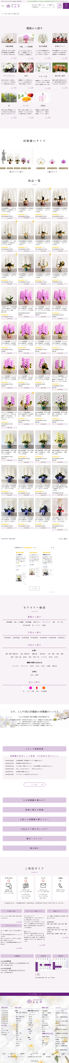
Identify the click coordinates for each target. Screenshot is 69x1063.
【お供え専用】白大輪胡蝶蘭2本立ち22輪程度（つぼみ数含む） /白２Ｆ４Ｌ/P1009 (25, 519)
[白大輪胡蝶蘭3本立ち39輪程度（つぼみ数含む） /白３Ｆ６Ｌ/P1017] (43, 238)
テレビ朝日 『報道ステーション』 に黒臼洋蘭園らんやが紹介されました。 (29, 766)
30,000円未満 (43, 637)
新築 (12, 657)
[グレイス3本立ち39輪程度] (43, 339)
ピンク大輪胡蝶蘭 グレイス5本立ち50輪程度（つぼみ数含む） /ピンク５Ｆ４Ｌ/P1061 (8, 343)
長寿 (30, 657)
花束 (54, 622)
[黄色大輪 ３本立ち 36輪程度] (26, 448)
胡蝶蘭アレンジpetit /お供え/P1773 (38, 573)
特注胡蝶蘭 (28, 622)
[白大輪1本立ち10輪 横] (60, 271)
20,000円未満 (34, 637)
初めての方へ (43, 5)
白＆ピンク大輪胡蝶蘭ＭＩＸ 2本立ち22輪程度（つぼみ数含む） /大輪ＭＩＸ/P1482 (26, 414)
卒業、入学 (36, 657)
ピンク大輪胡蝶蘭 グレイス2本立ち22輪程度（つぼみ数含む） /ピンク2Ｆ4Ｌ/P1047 (25, 377)
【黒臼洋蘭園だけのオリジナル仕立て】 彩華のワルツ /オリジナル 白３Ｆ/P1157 (60, 519)
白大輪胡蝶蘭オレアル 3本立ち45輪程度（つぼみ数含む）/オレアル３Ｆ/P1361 (8, 243)
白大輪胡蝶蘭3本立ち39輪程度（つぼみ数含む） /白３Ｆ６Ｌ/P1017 (42, 243)
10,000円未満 (16, 637)
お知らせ (4, 1054)
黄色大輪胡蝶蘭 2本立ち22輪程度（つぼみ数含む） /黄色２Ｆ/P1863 (59, 452)
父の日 (37, 666)
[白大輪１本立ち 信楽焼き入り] (9, 304)
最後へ (66, 538)
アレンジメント (46, 622)
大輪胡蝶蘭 (9, 622)
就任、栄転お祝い (25, 654)
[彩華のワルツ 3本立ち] (60, 515)
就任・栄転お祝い (20, 1016)
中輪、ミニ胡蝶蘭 (18, 622)
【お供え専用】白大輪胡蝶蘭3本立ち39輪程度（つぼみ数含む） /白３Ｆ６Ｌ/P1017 (8, 487)
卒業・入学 (18, 1039)
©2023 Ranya (34, 1061)
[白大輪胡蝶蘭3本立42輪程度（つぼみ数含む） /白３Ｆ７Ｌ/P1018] (26, 238)
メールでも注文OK (34, 1054)
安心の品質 (44, 1054)
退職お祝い (35, 654)
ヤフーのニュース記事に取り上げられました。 (22, 774)
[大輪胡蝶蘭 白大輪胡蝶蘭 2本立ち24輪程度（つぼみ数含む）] (26, 271)
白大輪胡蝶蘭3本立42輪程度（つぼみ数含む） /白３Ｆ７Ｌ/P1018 (25, 243)
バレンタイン (15, 666)
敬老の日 (54, 666)
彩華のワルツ (36, 622)
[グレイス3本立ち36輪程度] (60, 339)
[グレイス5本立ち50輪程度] (9, 339)
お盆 (32, 675)
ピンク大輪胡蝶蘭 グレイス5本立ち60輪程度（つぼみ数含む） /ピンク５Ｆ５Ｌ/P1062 (59, 308)
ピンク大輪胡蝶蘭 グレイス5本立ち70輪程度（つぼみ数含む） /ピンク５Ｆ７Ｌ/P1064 (25, 308)
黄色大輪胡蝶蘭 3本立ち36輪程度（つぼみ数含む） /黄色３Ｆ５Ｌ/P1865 (25, 452)
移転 (53, 654)
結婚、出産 (18, 657)
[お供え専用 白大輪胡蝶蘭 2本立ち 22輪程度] (26, 515)
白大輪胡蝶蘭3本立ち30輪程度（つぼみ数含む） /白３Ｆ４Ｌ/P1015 (9, 275)
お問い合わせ (65, 1)
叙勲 (62, 654)
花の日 (50, 657)
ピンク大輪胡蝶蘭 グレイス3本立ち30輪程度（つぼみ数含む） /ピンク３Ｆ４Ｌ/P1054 (8, 377)
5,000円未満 (7, 637)
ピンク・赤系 (30, 691)
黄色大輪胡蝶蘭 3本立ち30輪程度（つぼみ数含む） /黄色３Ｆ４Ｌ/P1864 (42, 452)
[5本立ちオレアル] (9, 206)
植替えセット (45, 1042)
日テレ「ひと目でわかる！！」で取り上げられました (24, 769)
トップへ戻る (4, 13)
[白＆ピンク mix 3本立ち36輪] (60, 373)
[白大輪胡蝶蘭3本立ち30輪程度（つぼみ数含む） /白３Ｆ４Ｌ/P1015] (9, 271)
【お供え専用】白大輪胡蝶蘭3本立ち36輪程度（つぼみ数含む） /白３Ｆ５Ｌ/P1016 (25, 487)
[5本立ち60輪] (60, 206)
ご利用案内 (58, 1056)
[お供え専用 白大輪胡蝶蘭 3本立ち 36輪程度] (26, 482)
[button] (51, 547)
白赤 (37, 691)
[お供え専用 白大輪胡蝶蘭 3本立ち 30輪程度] (43, 482)
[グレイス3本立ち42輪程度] (26, 339)
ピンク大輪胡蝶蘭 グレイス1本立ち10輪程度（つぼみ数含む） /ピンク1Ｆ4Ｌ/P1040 (42, 377)
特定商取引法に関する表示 (35, 1056)
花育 (30, 1039)
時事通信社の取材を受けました (18, 763)
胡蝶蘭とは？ (52, 5)
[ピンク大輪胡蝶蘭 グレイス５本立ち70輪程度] (26, 304)
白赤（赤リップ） (5, 1032)
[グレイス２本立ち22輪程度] (26, 373)
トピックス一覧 (59, 1010)
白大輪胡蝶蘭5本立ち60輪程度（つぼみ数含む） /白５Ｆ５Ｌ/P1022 (59, 210)
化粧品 (44, 625)
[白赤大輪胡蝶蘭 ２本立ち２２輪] (60, 410)
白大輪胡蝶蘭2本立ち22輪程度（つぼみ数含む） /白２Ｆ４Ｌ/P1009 (42, 275)
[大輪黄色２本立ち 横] (60, 448)
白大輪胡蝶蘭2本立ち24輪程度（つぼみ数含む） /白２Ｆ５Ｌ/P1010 (25, 275)
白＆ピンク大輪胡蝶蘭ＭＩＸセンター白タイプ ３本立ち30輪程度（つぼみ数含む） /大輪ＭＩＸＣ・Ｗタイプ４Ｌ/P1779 (9, 416)
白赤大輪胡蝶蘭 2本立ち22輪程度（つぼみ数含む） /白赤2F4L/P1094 (59, 414)
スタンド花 (60, 622)
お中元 (43, 666)
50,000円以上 (61, 637)
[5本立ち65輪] (43, 206)
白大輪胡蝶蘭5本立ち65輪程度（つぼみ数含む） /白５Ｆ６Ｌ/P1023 (42, 210)
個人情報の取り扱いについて (16, 1056)
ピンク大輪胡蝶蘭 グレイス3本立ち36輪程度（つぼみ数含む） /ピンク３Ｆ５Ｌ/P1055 (59, 343)
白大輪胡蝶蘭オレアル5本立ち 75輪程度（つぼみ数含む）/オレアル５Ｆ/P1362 (9, 210)
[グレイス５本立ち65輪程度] (43, 304)
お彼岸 (36, 675)
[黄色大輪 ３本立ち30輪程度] (43, 448)
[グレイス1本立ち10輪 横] (43, 373)
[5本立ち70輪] (26, 206)
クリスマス (44, 657)
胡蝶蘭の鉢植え (46, 1036)
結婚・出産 (18, 1033)
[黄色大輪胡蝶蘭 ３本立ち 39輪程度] (9, 448)
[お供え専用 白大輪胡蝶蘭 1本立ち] (43, 515)
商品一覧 (10, 13)
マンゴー (38, 625)
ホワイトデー (24, 666)
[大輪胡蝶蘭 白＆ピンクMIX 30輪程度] (9, 410)
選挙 (58, 654)
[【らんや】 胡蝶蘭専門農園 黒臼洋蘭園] (13, 7)
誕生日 (25, 657)
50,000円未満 (52, 637)
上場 (49, 654)
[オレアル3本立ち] (9, 238)
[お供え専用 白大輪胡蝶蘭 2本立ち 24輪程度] (9, 515)
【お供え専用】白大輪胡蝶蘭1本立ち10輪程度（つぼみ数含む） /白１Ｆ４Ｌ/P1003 (42, 519)
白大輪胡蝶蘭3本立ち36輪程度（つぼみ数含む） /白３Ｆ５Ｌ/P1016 (59, 243)
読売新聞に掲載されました (17, 771)
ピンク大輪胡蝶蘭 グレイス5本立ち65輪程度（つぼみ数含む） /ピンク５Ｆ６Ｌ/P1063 (42, 308)
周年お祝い (43, 654)
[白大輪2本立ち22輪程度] (43, 271)
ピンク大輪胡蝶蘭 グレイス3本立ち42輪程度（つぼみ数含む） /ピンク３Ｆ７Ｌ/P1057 (25, 343)
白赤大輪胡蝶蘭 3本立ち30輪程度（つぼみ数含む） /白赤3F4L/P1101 (42, 414)
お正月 (56, 657)
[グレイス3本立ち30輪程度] (9, 373)
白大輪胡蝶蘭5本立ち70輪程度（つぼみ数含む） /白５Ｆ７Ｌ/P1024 (25, 210)
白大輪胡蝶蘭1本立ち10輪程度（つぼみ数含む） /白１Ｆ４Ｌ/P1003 (59, 275)
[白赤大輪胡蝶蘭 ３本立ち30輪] (43, 410)
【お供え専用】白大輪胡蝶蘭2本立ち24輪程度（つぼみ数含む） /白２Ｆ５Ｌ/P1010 (8, 519)
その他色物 (44, 691)
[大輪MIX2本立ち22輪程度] (26, 410)
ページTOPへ (33, 994)
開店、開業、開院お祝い (12, 654)
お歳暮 (48, 666)
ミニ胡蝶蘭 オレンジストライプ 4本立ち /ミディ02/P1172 (51, 576)
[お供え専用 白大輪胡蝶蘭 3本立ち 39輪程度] (9, 482)
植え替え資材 (26, 625)
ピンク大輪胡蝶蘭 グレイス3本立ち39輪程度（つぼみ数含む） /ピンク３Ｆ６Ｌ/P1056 (42, 343)
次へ (62, 538)
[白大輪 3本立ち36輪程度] (60, 238)
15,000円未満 (25, 637)
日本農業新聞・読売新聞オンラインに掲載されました (24, 760)
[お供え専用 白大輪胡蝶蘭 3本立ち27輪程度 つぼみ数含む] (60, 482)
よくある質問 (54, 1054)
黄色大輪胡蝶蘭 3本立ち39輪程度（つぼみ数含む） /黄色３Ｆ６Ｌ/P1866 (9, 452)
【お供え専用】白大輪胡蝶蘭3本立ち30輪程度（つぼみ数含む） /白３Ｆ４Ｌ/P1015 (42, 487)
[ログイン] (60, 6)
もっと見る (34, 588)
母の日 (32, 666)
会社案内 (35, 5)
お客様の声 (63, 1054)
